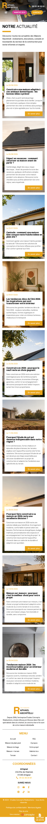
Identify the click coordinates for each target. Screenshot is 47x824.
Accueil (13, 739)
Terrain (13, 755)
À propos (34, 743)
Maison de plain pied (13, 743)
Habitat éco (34, 751)
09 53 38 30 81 (38, 6)
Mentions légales (34, 808)
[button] (6, 12)
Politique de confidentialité (16, 808)
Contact (34, 755)
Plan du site (23, 811)
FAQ (34, 739)
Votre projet (34, 747)
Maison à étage (13, 747)
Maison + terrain (13, 751)
